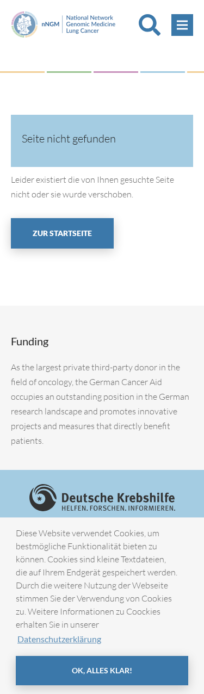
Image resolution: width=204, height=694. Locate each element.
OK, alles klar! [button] (102, 670)
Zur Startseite (62, 233)
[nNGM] (66, 23)
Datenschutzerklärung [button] (59, 639)
